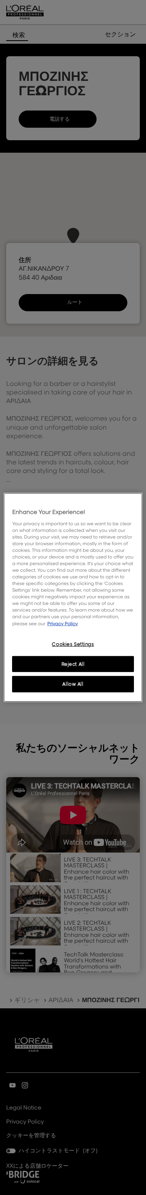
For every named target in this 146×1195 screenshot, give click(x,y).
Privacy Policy (62, 623)
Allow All (72, 684)
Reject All (73, 664)
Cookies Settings (73, 644)
